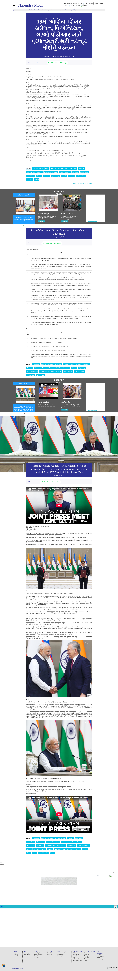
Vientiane (53, 168)
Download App (92, 222)
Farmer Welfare (50, 845)
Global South (31, 176)
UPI (43, 375)
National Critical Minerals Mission (59, 368)
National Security (60, 849)
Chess (34, 853)
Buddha (39, 176)
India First (73, 168)
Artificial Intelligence (53, 842)
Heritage (85, 849)
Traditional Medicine (41, 368)
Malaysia (29, 179)
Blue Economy (68, 371)
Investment (78, 838)
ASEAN (39, 172)
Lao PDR (81, 168)
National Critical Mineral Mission (71, 842)
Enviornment (30, 375)
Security (67, 172)
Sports (29, 853)
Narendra (30, 5)
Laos (46, 168)
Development (84, 172)
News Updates (21, 10)
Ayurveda (29, 368)
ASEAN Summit (63, 168)
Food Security (61, 845)
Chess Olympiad (43, 853)
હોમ (14, 10)
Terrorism (46, 176)
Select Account (5, 907)
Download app (5, 967)
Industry (29, 849)
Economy (70, 838)
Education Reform (32, 371)
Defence (50, 849)
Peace (61, 172)
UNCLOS (75, 172)
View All (41, 221)
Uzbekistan (36, 364)
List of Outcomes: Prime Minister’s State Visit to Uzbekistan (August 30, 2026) (23, 219)
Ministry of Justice (75, 364)
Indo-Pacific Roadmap (50, 172)
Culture (65, 364)
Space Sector (30, 845)
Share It (2, 864)
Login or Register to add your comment (82, 183)
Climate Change (79, 371)
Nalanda (63, 176)
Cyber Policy (55, 176)
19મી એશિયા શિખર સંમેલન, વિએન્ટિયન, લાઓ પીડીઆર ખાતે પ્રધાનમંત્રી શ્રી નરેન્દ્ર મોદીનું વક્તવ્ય (59, 34)
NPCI (38, 375)
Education (71, 176)
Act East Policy (81, 176)
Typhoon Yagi (31, 172)
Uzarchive (86, 364)
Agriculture (40, 845)
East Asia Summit (38, 168)
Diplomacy (82, 368)
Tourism (74, 368)
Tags (28, 168)
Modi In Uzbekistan (47, 364)
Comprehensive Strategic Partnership (50, 371)
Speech (36, 179)
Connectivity (30, 842)
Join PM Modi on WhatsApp (57, 63)
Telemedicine (71, 845)
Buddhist (77, 849)
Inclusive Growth (60, 838)
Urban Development (83, 845)
